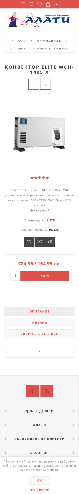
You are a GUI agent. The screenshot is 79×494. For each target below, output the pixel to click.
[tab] (39, 311)
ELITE (51, 220)
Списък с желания (39, 4)
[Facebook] (32, 391)
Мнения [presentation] (39, 323)
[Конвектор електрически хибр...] (45, 84)
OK (39, 480)
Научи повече (40, 490)
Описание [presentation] (39, 311)
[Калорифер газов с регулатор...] (33, 84)
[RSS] (46, 391)
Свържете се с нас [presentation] (39, 334)
